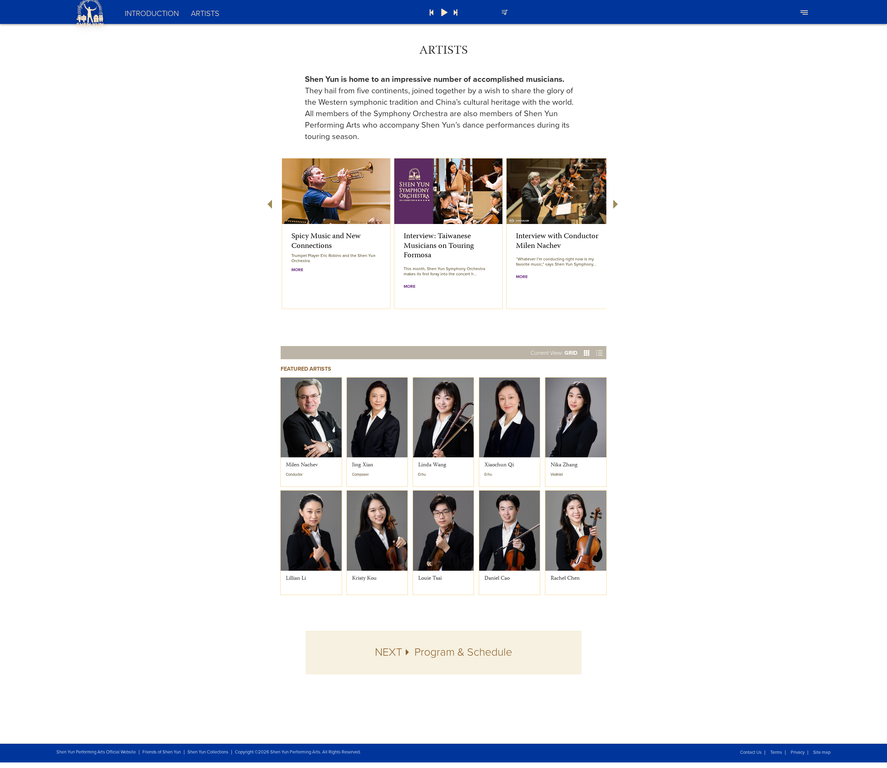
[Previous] (432, 12)
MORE (297, 269)
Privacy (798, 752)
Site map (822, 752)
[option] (336, 233)
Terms (776, 752)
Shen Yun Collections (207, 752)
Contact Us (751, 752)
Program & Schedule (443, 652)
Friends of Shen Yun (161, 752)
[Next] (455, 12)
